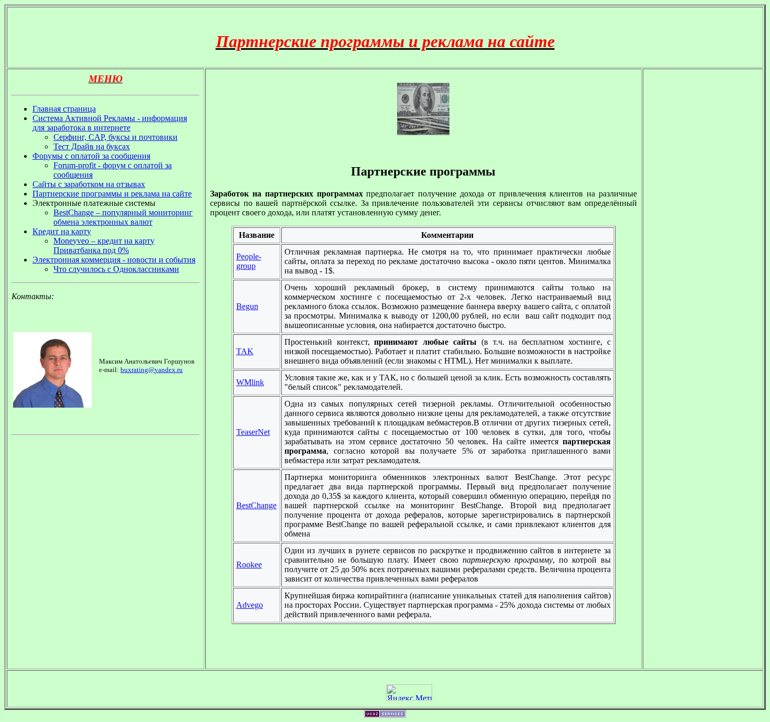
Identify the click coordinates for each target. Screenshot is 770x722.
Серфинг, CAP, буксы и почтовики (115, 137)
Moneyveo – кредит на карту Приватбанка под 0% (104, 245)
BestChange (256, 505)
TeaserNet (253, 432)
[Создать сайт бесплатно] (385, 714)
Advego (249, 604)
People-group (248, 261)
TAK (245, 351)
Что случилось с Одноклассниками (116, 269)
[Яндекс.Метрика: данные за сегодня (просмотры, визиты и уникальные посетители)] (409, 692)
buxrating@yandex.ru (151, 370)
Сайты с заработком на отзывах (88, 184)
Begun (247, 306)
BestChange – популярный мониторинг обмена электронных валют (123, 217)
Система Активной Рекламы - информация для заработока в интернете (109, 123)
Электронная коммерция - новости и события (113, 259)
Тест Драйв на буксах (91, 146)
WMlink (250, 382)
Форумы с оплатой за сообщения (91, 155)
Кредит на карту (61, 231)
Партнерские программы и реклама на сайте (112, 193)
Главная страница (64, 108)
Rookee (249, 564)
